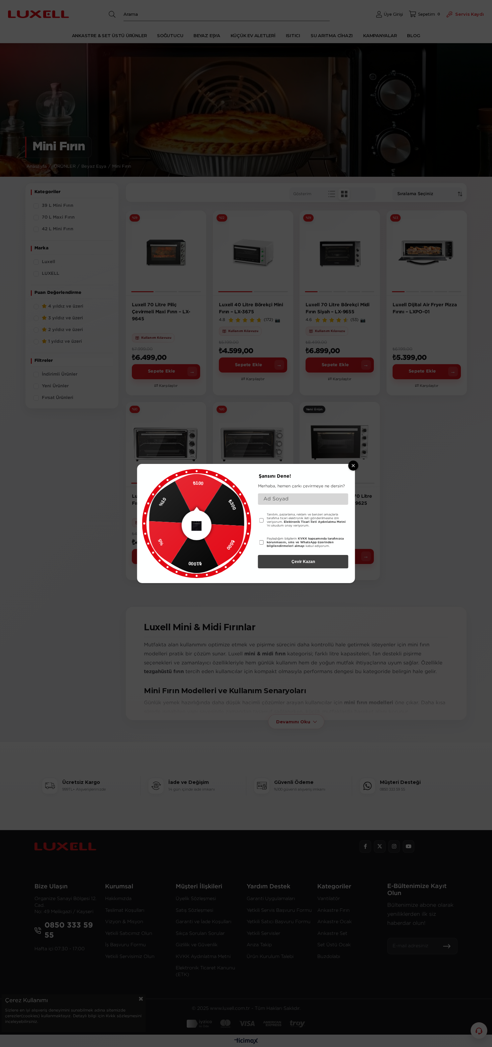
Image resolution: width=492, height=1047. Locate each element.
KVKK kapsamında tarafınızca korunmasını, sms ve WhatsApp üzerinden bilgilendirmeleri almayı (305, 542)
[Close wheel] (353, 466)
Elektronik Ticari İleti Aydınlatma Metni (315, 521)
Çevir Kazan (303, 561)
